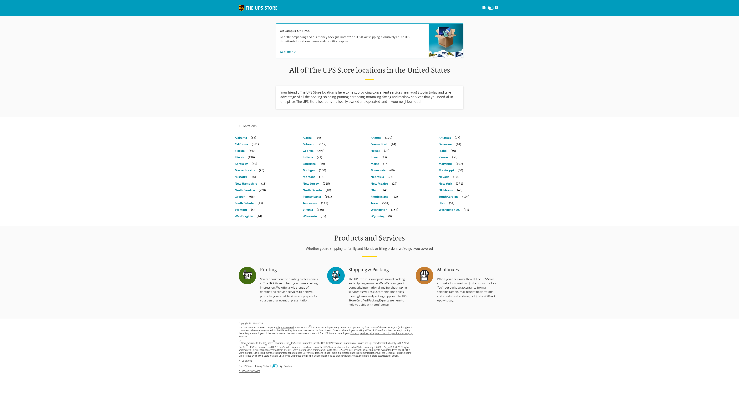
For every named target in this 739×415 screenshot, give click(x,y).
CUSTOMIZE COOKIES (249, 371)
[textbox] (352, 31)
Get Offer (286, 52)
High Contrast (285, 366)
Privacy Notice (262, 366)
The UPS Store (246, 366)
